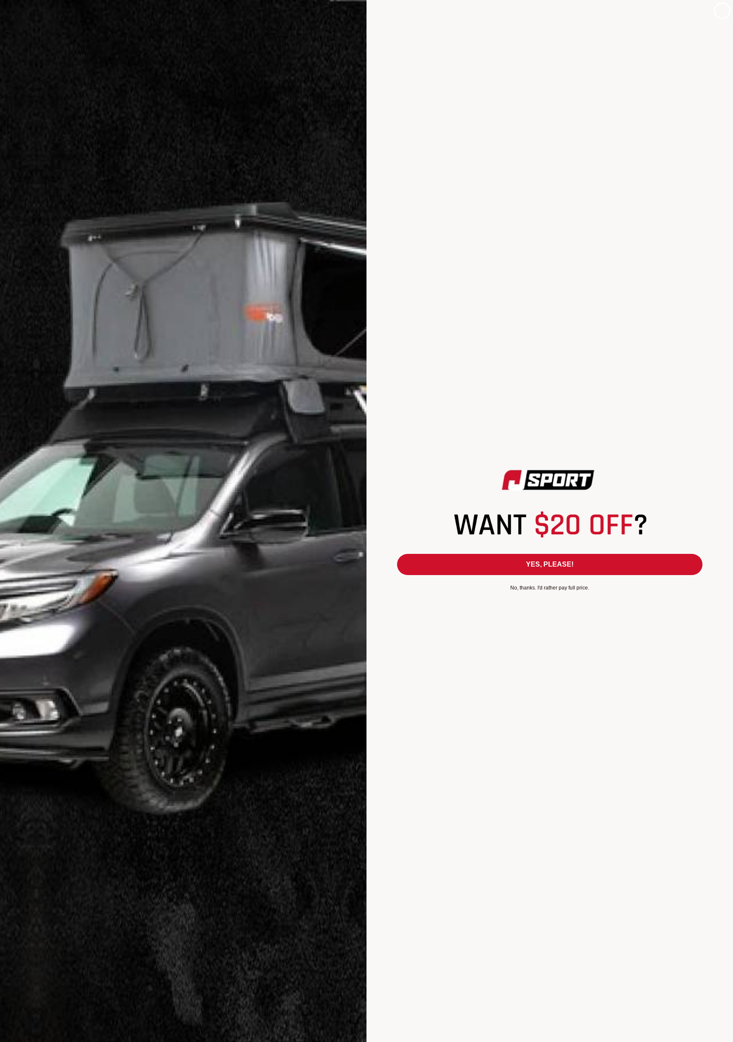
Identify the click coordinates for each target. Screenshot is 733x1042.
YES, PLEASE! (550, 564)
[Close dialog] (722, 10)
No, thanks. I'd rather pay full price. (549, 588)
